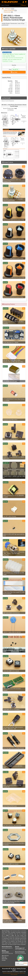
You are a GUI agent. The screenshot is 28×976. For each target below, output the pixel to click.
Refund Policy (6, 973)
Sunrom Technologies (5, 951)
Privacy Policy (22, 973)
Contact (4, 960)
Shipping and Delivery (13, 973)
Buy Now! (14, 72)
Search (24, 5)
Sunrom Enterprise (20, 952)
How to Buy (4, 958)
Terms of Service (14, 974)
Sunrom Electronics (7, 946)
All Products (9, 8)
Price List (4, 957)
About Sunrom (5, 955)
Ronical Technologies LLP (19, 947)
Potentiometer (8, 12)
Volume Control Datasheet (8, 101)
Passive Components (10, 10)
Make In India (10, 935)
